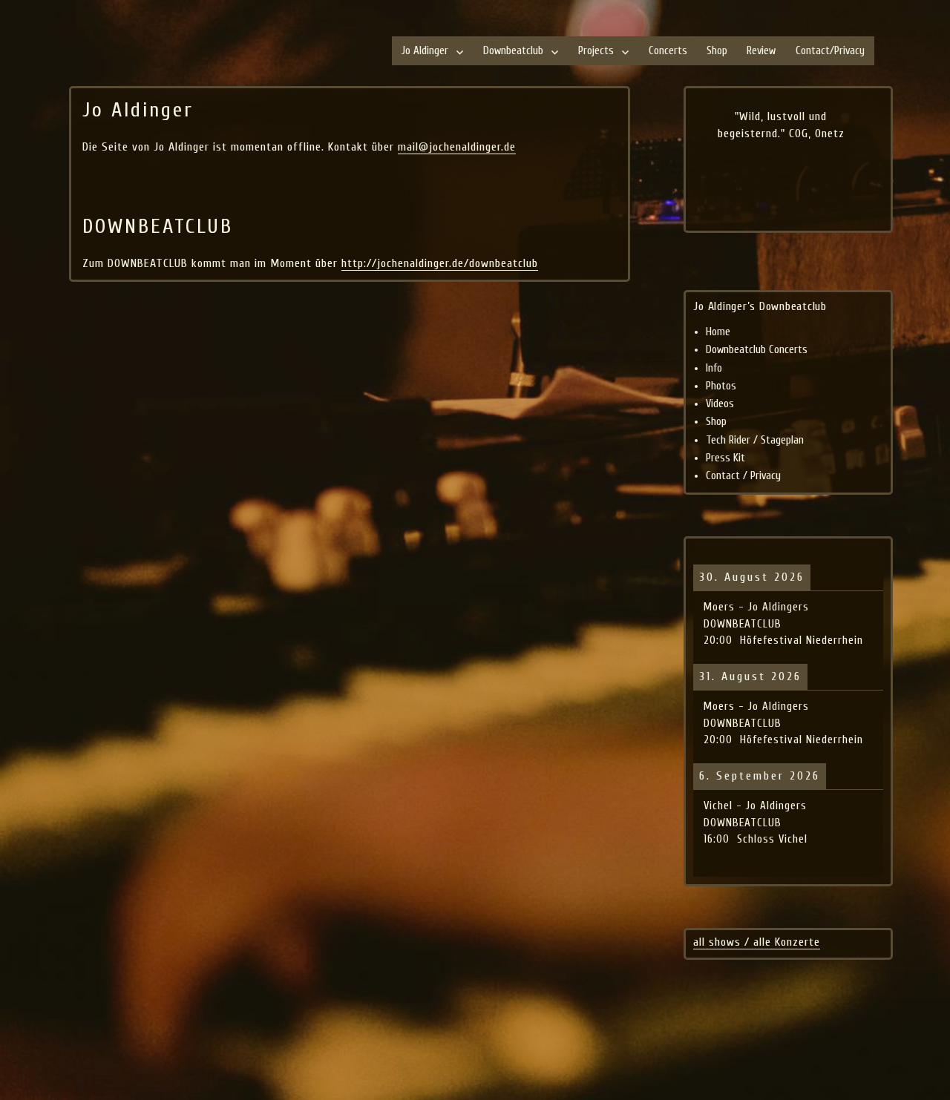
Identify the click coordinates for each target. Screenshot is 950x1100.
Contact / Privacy (743, 476)
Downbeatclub (513, 51)
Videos (720, 404)
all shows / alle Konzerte (756, 942)
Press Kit (725, 458)
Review (761, 51)
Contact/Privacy (830, 51)
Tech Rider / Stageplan (755, 440)
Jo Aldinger (425, 51)
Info (714, 368)
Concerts (668, 51)
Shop (717, 51)
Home (718, 332)
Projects (596, 51)
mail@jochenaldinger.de (457, 147)
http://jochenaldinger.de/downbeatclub (439, 263)
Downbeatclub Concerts (757, 349)
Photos (721, 386)
